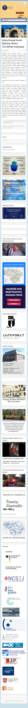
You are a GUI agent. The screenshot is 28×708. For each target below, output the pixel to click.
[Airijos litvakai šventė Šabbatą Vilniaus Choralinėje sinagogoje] (14, 31)
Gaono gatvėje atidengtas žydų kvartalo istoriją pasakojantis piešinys (14, 121)
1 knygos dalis (5, 514)
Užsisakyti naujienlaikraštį (8, 149)
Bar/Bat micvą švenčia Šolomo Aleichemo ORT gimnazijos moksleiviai (13, 127)
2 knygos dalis (13, 514)
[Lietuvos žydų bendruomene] (11, 9)
